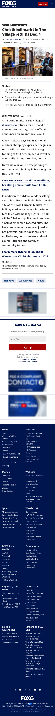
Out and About (31, 487)
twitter (20, 690)
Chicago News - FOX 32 (10, 594)
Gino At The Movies (33, 496)
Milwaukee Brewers (10, 512)
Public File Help (31, 608)
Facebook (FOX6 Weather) (9, 575)
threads (30, 690)
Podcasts (6, 447)
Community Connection (30, 566)
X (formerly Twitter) (10, 571)
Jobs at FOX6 (30, 602)
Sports (6, 508)
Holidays (45, 39)
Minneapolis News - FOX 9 (10, 599)
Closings (28, 453)
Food (27, 493)
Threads (5, 565)
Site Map (5, 465)
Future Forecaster (32, 456)
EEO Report (30, 605)
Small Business (8, 491)
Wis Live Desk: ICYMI (34, 518)
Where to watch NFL (34, 633)
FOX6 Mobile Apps (33, 596)
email (40, 690)
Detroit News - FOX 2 (11, 604)
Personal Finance (9, 485)
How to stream (31, 512)
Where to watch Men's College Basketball (34, 656)
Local (4, 433)
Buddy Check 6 (31, 559)
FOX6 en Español (9, 462)
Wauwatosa (9, 125)
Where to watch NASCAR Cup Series (33, 646)
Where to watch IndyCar (32, 651)
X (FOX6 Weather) (9, 580)
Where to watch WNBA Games (35, 670)
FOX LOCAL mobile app (10, 458)
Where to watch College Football (32, 637)
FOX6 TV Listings (32, 521)
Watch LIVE (31, 508)
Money (6, 471)
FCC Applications (32, 611)
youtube (35, 690)
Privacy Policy (30, 359)
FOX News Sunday (33, 536)
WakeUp (30, 471)
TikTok (5, 562)
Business (5, 488)
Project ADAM (31, 562)
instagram (25, 690)
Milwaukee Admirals (10, 521)
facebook (15, 690)
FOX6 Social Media (8, 548)
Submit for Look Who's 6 (35, 476)
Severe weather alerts (34, 433)
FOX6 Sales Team (9, 633)
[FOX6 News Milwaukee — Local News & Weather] (9, 4)
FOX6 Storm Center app (33, 437)
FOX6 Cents (7, 478)
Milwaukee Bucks (9, 527)
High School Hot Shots (11, 524)
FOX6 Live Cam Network (31, 442)
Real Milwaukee (31, 484)
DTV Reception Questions (31, 619)
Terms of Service (29, 361)
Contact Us (31, 586)
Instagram (6, 559)
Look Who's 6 (31, 481)
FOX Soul (29, 533)
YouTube (5, 553)
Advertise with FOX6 (10, 636)
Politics (5, 450)
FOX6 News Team (33, 599)
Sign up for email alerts (35, 593)
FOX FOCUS (7, 639)
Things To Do (31, 550)
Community (32, 546)
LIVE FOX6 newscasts (34, 515)
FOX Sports (30, 530)
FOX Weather (30, 450)
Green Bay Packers (10, 515)
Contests (29, 590)
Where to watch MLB (34, 642)
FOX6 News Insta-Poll (11, 454)
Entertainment (8, 444)
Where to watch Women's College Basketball (32, 663)
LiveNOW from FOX (33, 524)
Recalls (5, 481)
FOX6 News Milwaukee (32, 39)
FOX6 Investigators (10, 441)
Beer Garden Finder (33, 553)
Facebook (6, 556)
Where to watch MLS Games (34, 675)
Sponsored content (10, 642)
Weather (30, 429)
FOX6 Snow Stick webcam (32, 460)
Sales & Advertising (8, 628)
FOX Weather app (32, 447)
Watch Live (43, 4)
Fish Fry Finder (31, 556)
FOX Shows (30, 539)
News (41, 280)
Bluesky (5, 568)
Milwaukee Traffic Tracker (32, 500)
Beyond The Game (10, 518)
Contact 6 (6, 475)
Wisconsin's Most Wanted (9, 437)
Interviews (29, 490)
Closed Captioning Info (34, 614)
